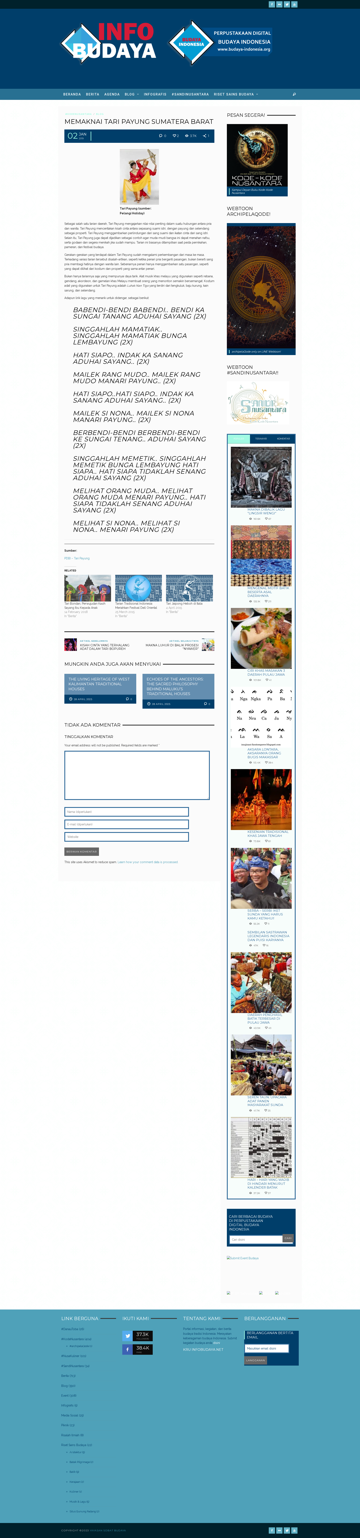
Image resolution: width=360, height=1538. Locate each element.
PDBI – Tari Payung (77, 558)
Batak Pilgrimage (80, 1462)
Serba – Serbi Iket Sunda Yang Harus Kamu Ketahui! (265, 914)
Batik (73, 1471)
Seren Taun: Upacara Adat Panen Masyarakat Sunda (267, 1101)
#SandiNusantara (72, 1366)
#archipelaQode (79, 1346)
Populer (239, 438)
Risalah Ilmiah (70, 1435)
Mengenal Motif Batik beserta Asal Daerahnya (268, 592)
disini (216, 1343)
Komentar (283, 438)
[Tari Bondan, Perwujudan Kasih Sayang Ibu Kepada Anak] (87, 588)
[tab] (239, 439)
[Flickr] (279, 4)
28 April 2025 (83, 699)
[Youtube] (294, 4)
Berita (65, 1375)
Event (65, 1395)
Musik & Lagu (78, 1501)
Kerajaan (75, 1481)
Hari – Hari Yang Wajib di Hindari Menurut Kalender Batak (268, 1183)
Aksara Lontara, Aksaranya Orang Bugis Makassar (264, 753)
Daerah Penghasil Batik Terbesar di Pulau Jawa (265, 1018)
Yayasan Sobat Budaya (108, 1530)
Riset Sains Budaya (73, 1445)
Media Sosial (69, 1415)
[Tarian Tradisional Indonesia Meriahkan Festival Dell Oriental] (138, 588)
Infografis (67, 1405)
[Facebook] (272, 4)
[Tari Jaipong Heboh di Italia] (189, 588)
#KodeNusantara (78, 114)
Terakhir (261, 438)
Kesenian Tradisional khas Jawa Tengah (268, 833)
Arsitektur (76, 1452)
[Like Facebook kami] (127, 1349)
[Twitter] (287, 4)
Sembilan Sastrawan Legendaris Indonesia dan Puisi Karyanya (268, 936)
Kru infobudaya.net (203, 1349)
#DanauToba (69, 1329)
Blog (100, 114)
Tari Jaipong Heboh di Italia (184, 603)
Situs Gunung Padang (83, 1511)
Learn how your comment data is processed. (148, 862)
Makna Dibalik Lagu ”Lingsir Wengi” (266, 511)
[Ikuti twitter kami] (127, 1336)
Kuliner (74, 1491)
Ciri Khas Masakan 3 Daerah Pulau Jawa (266, 672)
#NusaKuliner (70, 1356)
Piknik (65, 1425)
